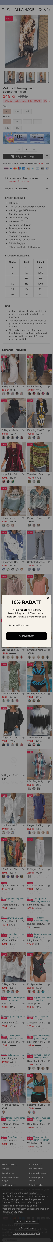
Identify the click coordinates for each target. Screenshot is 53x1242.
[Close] (48, 598)
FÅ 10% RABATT (26, 636)
